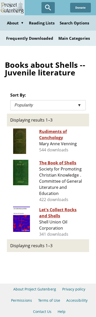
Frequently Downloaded (29, 38)
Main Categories (74, 38)
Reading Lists (42, 22)
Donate (80, 7)
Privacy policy (74, 289)
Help (62, 311)
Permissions (21, 300)
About (15, 22)
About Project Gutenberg (34, 289)
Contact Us (42, 311)
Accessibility (77, 300)
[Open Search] (48, 7)
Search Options (74, 22)
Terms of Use (49, 300)
